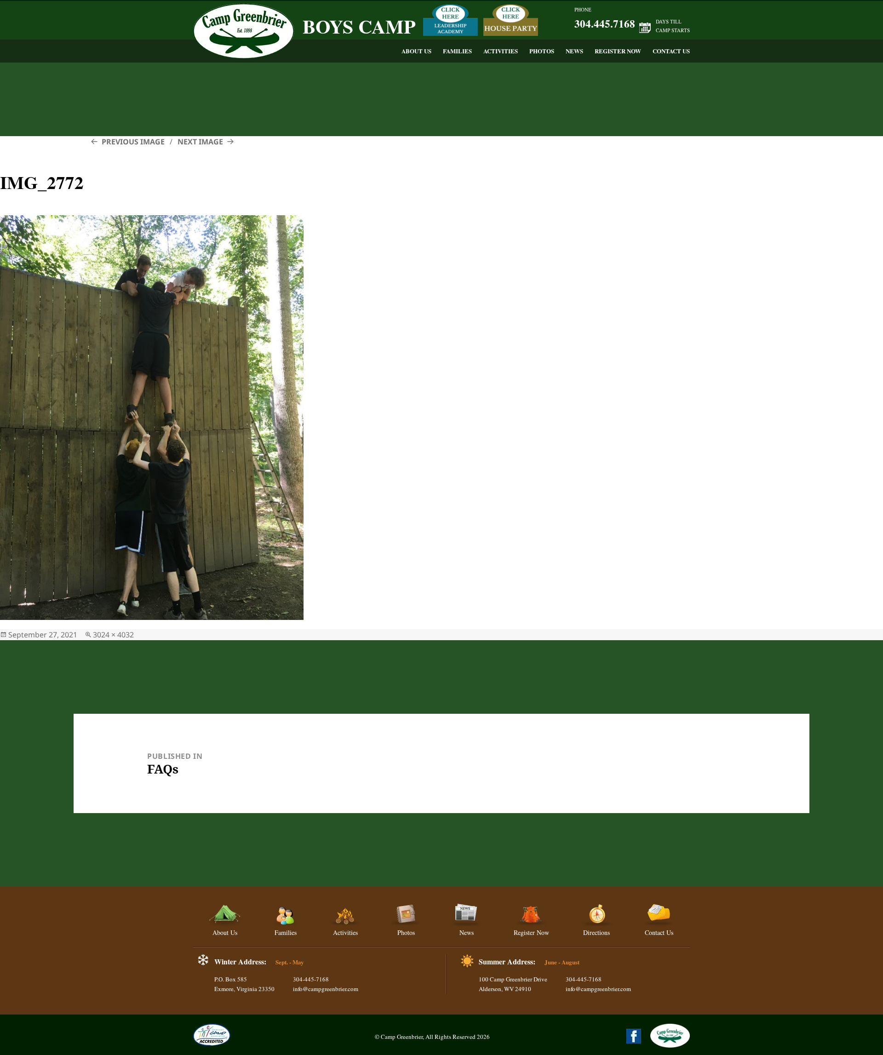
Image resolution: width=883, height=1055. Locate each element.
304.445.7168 (604, 23)
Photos (541, 50)
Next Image (200, 142)
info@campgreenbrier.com (325, 989)
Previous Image (133, 142)
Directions (596, 932)
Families (457, 50)
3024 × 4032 (113, 635)
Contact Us (671, 50)
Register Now (618, 50)
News (574, 50)
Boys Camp (359, 26)
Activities (500, 50)
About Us (416, 50)
